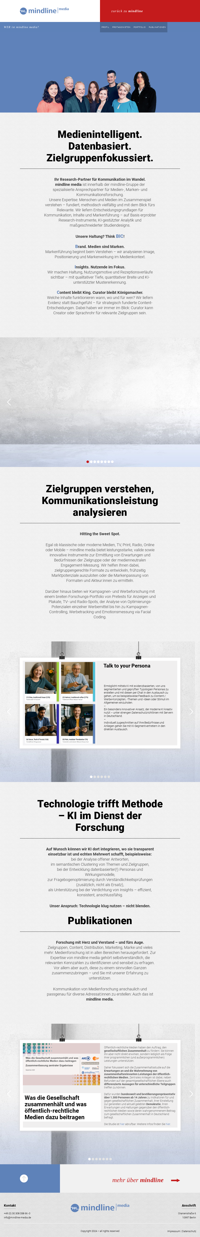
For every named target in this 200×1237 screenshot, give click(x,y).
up (24, 1178)
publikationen (157, 27)
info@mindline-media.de (17, 1217)
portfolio (140, 27)
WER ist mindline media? (21, 27)
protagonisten (121, 27)
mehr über (104, 2)
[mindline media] (44, 21)
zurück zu (127, 11)
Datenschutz (189, 1231)
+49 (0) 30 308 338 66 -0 (17, 1213)
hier (122, 1124)
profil (105, 27)
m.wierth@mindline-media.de (113, 440)
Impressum (173, 1231)
